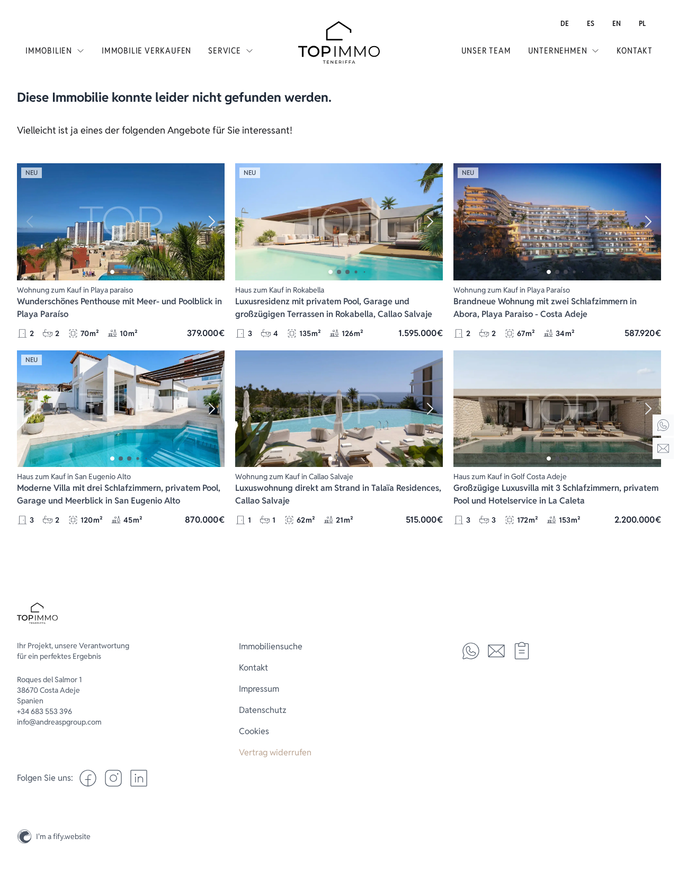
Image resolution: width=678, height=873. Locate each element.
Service (224, 50)
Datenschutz (263, 710)
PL (642, 23)
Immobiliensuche (270, 646)
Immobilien (48, 50)
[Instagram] (663, 811)
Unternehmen (557, 50)
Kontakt (635, 50)
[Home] (663, 425)
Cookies (254, 731)
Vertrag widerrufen (275, 752)
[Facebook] (88, 778)
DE (564, 23)
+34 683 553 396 (44, 711)
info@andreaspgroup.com (59, 722)
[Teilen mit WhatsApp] (470, 651)
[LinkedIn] (138, 778)
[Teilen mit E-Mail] (496, 651)
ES (590, 23)
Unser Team (486, 50)
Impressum (259, 688)
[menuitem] (565, 23)
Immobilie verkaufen (146, 50)
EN (616, 23)
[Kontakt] (663, 448)
